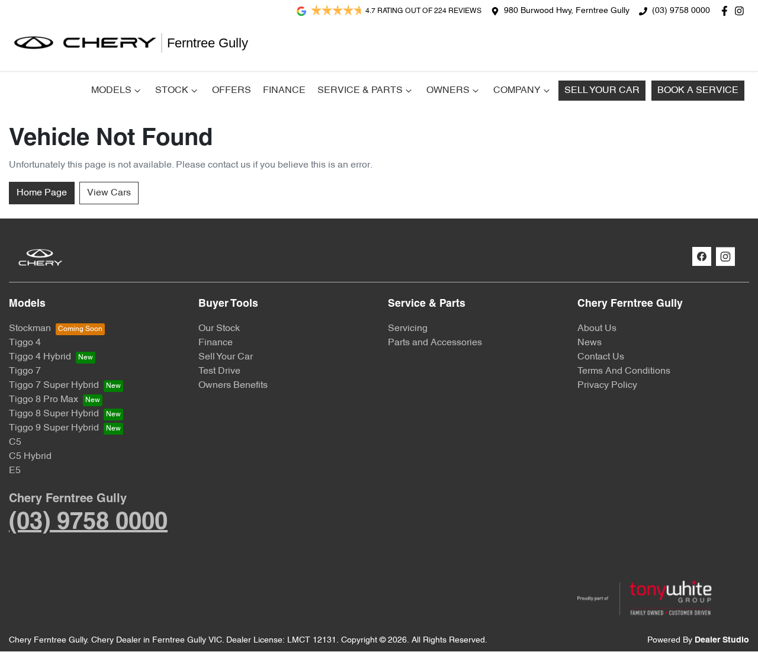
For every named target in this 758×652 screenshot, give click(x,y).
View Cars (109, 193)
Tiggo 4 (25, 343)
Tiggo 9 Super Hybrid (54, 428)
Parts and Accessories (435, 343)
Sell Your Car (602, 90)
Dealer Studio (722, 640)
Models (111, 90)
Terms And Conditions (623, 371)
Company (517, 90)
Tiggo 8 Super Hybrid (54, 414)
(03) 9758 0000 (681, 11)
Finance (284, 90)
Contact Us (600, 357)
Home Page (42, 193)
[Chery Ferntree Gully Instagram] (741, 11)
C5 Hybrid (30, 456)
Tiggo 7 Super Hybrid (54, 385)
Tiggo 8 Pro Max (43, 399)
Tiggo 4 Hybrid (40, 357)
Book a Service (697, 90)
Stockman (30, 328)
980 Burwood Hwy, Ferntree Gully (566, 11)
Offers (231, 90)
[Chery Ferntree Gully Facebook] (727, 11)
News (589, 343)
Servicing (408, 328)
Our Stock (219, 328)
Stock (171, 90)
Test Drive (219, 371)
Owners (448, 90)
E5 (15, 471)
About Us (596, 328)
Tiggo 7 (25, 371)
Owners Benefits (233, 385)
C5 (15, 442)
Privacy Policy (607, 385)
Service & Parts (360, 90)
